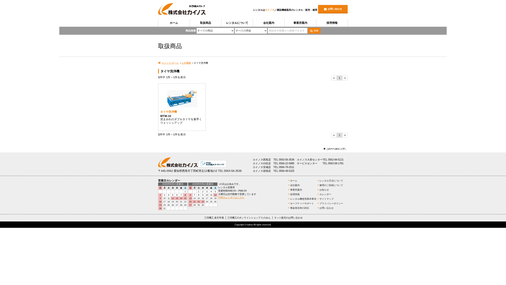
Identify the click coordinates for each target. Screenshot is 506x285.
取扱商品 (205, 22)
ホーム (174, 22)
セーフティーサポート (302, 203)
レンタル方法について (331, 180)
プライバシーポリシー (331, 203)
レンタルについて (237, 22)
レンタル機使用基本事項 (303, 199)
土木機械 (186, 63)
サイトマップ (326, 199)
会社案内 (268, 22)
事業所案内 (300, 22)
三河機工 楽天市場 (214, 217)
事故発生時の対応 (299, 208)
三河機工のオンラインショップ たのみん (249, 217)
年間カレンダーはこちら (231, 197)
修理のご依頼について (331, 185)
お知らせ (324, 189)
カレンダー (325, 194)
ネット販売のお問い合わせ (288, 217)
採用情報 (332, 22)
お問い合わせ (335, 9)
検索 (316, 30)
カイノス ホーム (170, 63)
